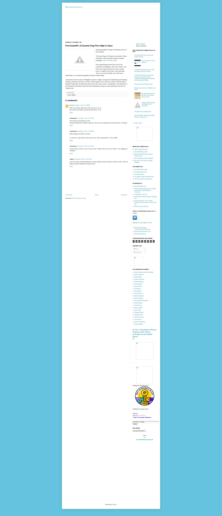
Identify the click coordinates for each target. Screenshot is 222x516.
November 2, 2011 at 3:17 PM (85, 118)
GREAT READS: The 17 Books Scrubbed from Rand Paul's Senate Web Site (145, 202)
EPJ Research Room (140, 234)
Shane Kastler (138, 284)
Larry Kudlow (138, 286)
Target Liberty (138, 123)
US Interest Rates (139, 174)
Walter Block (138, 277)
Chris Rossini (138, 305)
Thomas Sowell (138, 314)
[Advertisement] (111, 27)
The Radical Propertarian (141, 300)
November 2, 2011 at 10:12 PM (83, 159)
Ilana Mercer (137, 291)
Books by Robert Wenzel (141, 206)
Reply (71, 112)
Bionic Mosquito (139, 296)
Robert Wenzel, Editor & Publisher (143, 272)
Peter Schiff (137, 310)
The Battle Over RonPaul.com (142, 111)
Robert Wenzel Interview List (142, 231)
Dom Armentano (139, 274)
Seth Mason (137, 288)
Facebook (140, 222)
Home (96, 195)
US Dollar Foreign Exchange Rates (144, 176)
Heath (71, 105)
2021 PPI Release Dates (141, 151)
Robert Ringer (138, 303)
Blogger (114, 504)
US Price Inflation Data (140, 169)
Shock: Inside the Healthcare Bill (143, 84)
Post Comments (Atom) (79, 198)
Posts (136, 249)
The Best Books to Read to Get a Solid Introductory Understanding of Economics (145, 190)
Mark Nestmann (138, 298)
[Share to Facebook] (73, 95)
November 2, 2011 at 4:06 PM (85, 131)
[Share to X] (71, 95)
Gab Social (149, 222)
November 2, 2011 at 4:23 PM (85, 146)
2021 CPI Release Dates (141, 149)
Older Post (124, 195)
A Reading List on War (140, 194)
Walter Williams (138, 324)
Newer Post (69, 195)
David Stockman (139, 317)
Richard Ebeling (138, 281)
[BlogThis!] (70, 95)
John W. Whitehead (139, 322)
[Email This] (68, 95)
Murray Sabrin (138, 307)
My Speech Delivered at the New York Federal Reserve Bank (148, 95)
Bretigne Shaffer (138, 312)
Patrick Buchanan (139, 279)
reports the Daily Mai (109, 60)
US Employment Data (140, 172)
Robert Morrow (138, 293)
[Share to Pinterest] (75, 95)
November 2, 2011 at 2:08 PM (82, 105)
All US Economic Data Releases (143, 179)
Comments (138, 252)
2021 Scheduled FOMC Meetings (143, 158)
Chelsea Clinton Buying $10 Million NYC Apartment (148, 104)
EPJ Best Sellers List (140, 186)
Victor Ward (137, 319)
